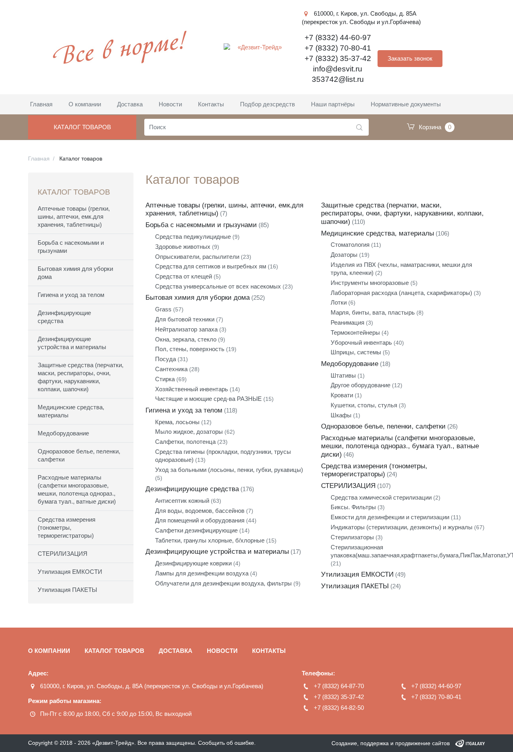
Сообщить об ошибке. (227, 743)
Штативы (343, 375)
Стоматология (350, 244)
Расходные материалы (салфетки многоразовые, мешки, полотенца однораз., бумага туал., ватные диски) (77, 489)
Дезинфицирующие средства (64, 316)
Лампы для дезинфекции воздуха (201, 573)
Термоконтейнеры (355, 332)
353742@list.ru (338, 79)
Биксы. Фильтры (353, 507)
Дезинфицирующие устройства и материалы (72, 342)
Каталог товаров (82, 127)
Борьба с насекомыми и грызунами (71, 246)
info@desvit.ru (337, 69)
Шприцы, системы (356, 352)
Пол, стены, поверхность (189, 349)
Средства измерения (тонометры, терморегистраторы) (66, 527)
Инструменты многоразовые (370, 282)
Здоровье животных (182, 246)
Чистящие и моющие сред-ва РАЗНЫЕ (208, 398)
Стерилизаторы (352, 537)
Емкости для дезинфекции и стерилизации (390, 517)
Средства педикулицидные (193, 236)
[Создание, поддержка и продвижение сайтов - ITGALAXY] (470, 743)
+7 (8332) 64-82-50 (339, 707)
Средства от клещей (183, 276)
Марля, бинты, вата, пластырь (373, 312)
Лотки (339, 302)
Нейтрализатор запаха (186, 329)
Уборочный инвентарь (361, 342)
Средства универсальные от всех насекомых (218, 286)
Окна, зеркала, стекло (185, 339)
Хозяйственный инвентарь (191, 389)
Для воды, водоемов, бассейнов (199, 510)
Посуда (165, 359)
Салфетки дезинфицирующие (196, 530)
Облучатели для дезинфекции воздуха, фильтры (223, 583)
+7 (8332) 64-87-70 (339, 686)
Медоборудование (63, 433)
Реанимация (347, 322)
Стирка (165, 379)
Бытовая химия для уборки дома (75, 272)
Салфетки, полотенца (185, 441)
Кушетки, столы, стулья (364, 405)
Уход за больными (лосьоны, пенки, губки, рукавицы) (229, 469)
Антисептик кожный (182, 500)
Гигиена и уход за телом (71, 294)
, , (151, 686)
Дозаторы (344, 254)
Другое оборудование (360, 385)
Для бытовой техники (184, 319)
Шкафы (341, 415)
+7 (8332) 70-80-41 (338, 48)
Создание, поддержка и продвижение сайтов (390, 743)
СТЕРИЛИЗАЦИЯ (62, 553)
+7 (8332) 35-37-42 (338, 58)
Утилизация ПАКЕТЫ (67, 589)
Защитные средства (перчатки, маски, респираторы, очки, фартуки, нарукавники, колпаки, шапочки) (80, 377)
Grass (163, 309)
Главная (39, 158)
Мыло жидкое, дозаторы (189, 431)
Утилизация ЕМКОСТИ (70, 571)
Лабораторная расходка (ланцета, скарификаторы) (401, 292)
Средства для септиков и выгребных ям (210, 266)
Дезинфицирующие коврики (193, 563)
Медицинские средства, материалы (71, 411)
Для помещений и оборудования (199, 520)
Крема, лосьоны (177, 422)
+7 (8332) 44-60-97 (338, 37)
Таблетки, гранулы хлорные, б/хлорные (210, 540)
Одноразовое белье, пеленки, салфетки (79, 455)
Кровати (342, 395)
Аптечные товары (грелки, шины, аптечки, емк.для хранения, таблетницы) (74, 216)
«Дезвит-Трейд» (113, 743)
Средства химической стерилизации (381, 497)
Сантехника (171, 369)
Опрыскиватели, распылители (197, 256)
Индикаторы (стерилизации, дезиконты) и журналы (402, 527)
